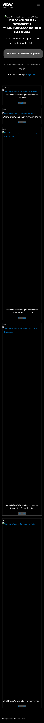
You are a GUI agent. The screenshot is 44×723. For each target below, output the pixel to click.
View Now (22, 103)
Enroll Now (22, 122)
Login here (31, 74)
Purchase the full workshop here (23, 53)
